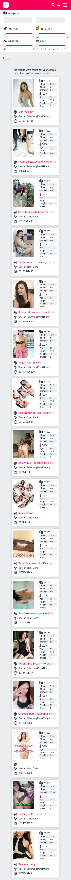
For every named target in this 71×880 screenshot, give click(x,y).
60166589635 (26, 221)
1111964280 (25, 722)
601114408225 (27, 371)
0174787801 (25, 472)
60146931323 (26, 823)
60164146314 (26, 672)
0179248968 (25, 572)
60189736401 (26, 120)
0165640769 (25, 773)
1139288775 (25, 171)
